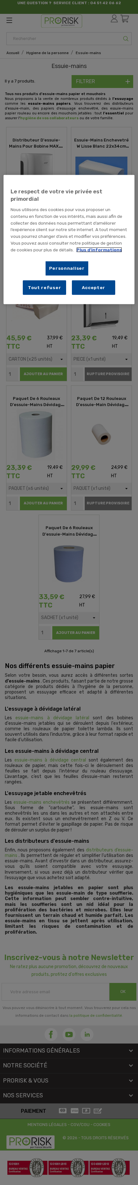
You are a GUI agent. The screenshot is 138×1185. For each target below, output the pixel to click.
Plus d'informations (99, 249)
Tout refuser (44, 287)
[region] (69, 239)
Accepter (94, 287)
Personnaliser (67, 268)
